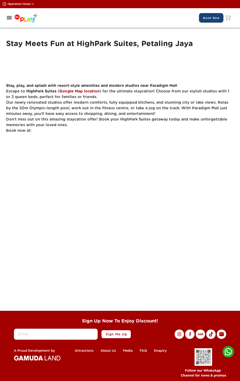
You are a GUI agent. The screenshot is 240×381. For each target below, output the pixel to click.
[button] (9, 18)
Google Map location (79, 91)
